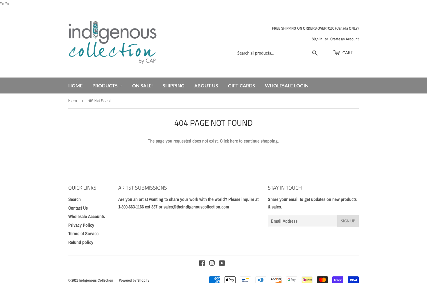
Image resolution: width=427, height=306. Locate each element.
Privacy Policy (81, 225)
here (234, 141)
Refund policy (80, 242)
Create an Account (344, 39)
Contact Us (78, 208)
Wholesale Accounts (86, 216)
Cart (347, 52)
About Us (206, 85)
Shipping (173, 85)
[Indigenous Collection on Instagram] (212, 263)
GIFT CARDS (241, 85)
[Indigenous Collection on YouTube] (222, 263)
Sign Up (348, 221)
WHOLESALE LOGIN (286, 85)
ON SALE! (142, 85)
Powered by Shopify (134, 280)
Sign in (317, 39)
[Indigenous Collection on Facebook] (202, 263)
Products (105, 85)
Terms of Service (83, 233)
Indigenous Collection (96, 280)
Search (74, 199)
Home (75, 85)
